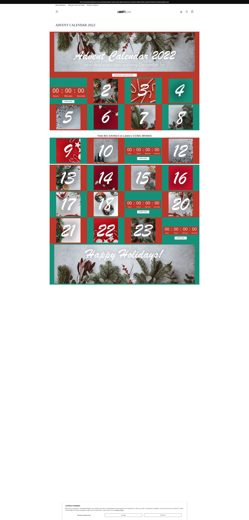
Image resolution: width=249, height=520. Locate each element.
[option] (124, 2)
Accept (123, 515)
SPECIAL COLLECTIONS (76, 5)
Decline (162, 515)
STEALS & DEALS (92, 5)
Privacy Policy (119, 510)
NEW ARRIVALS (60, 5)
